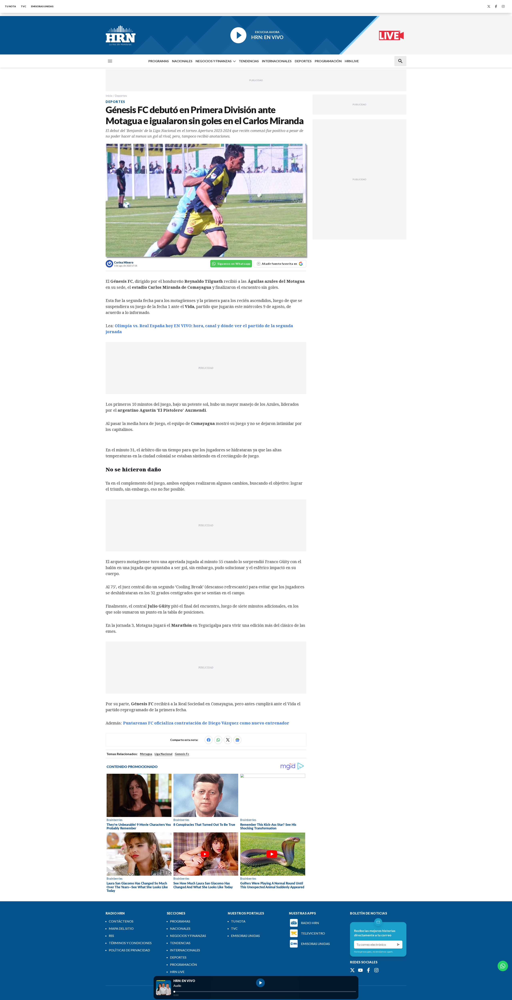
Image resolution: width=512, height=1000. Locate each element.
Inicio (109, 95)
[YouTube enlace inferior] (360, 970)
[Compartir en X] (228, 740)
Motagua (146, 754)
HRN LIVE (352, 61)
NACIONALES (182, 61)
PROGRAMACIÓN (328, 61)
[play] (260, 982)
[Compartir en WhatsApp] (218, 740)
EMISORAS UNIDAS (42, 6)
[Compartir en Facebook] (209, 740)
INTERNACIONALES (277, 61)
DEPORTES (303, 61)
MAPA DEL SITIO (121, 928)
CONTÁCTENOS (121, 921)
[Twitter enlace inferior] (352, 970)
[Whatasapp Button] (503, 966)
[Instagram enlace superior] (503, 6)
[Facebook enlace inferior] (368, 970)
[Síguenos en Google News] (237, 740)
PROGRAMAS (158, 61)
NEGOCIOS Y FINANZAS (214, 61)
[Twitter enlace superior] (488, 6)
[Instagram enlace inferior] (376, 970)
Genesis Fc (182, 754)
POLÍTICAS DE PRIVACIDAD (129, 950)
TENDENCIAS (249, 61)
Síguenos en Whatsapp (233, 263)
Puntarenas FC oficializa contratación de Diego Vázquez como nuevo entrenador (206, 723)
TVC (23, 6)
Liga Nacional (163, 754)
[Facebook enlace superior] (496, 6)
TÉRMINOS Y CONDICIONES (130, 943)
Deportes (121, 95)
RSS (111, 936)
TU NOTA (10, 6)
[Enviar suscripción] (398, 945)
